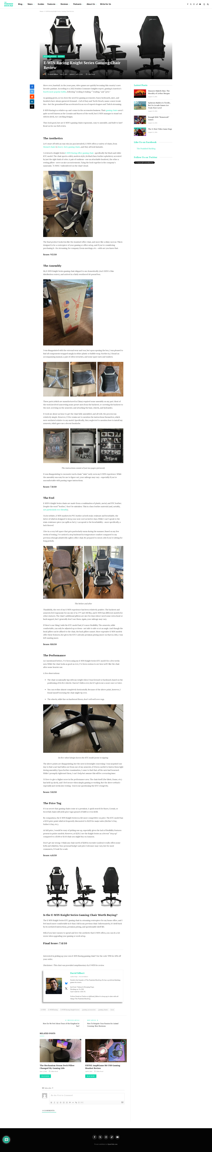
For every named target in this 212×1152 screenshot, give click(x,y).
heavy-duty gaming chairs (69, 147)
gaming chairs (112, 110)
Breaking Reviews (50, 56)
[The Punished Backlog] (8, 4)
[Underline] (57, 1102)
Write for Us (105, 4)
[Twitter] (32, 91)
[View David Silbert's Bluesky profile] (66, 983)
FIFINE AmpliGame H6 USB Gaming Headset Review (102, 1066)
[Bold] (51, 1102)
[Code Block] (73, 1102)
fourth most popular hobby (54, 91)
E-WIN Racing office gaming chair (79, 153)
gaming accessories (89, 1010)
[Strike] (60, 1102)
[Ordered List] (63, 1102)
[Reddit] (32, 96)
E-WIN (43, 1010)
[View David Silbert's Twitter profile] (66, 988)
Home (41, 11)
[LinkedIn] (32, 101)
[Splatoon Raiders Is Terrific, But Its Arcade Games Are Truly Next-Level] (140, 105)
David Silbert (54, 74)
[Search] (208, 4)
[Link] (76, 1102)
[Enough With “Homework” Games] (140, 120)
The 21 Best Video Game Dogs (160, 129)
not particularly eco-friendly (55, 509)
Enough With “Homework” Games (158, 118)
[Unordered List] (66, 1102)
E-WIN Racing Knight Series (70, 1010)
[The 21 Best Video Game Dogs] (140, 132)
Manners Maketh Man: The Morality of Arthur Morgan (159, 92)
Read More (45, 1076)
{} (79, 1102)
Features (51, 4)
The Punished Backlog (146, 148)
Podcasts (77, 4)
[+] (82, 1102)
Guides (41, 4)
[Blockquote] (69, 1102)
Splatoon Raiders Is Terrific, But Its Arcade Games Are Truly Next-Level (159, 105)
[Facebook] (32, 86)
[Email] (32, 106)
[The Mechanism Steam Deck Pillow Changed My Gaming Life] (60, 1050)
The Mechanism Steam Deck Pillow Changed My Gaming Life (57, 1066)
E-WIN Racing (53, 1010)
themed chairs (49, 147)
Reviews (64, 4)
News (30, 4)
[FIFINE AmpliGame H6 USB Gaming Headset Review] (106, 1050)
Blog (20, 4)
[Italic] (54, 1102)
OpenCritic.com (112, 1144)
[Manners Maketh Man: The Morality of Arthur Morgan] (140, 93)
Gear (112, 1010)
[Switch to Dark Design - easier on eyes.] (204, 4)
